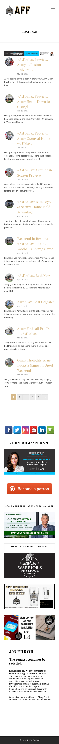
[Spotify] (50, 430)
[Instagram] (25, 430)
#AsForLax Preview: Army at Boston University (32, 64)
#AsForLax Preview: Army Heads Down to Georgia (33, 101)
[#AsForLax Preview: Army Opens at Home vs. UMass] (9, 135)
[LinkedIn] (42, 430)
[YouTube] (34, 430)
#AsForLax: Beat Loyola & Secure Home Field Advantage (35, 206)
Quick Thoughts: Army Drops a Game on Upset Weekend (35, 365)
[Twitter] (17, 430)
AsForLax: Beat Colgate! (35, 302)
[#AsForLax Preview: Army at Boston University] (9, 62)
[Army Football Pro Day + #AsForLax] (9, 331)
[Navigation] (53, 10)
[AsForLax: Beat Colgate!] (9, 304)
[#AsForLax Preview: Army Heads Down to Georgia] (9, 99)
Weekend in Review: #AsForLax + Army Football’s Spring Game (35, 243)
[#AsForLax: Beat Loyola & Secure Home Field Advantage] (9, 204)
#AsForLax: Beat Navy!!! (35, 275)
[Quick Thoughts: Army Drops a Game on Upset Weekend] (9, 362)
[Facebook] (9, 430)
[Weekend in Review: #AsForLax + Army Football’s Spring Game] (9, 241)
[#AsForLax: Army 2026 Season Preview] (9, 172)
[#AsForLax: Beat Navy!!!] (9, 278)
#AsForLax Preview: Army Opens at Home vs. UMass (33, 138)
